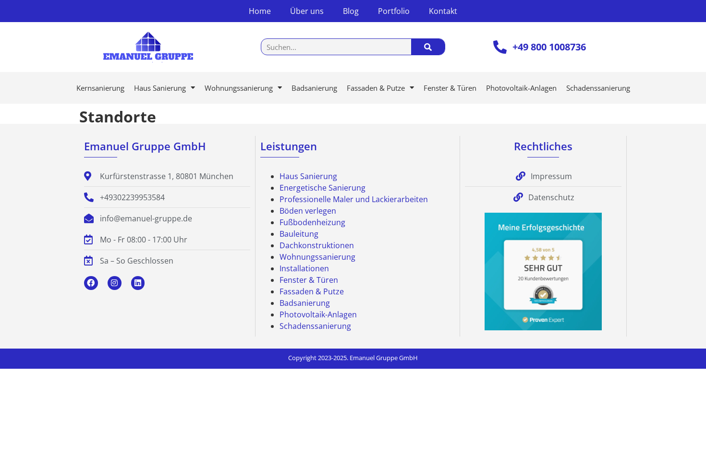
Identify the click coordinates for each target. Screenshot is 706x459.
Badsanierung (314, 88)
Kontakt (443, 11)
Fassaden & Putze (376, 88)
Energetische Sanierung (322, 187)
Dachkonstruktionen (317, 245)
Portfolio (394, 11)
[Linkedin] (138, 283)
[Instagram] (115, 283)
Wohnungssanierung (239, 88)
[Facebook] (91, 283)
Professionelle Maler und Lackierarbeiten (354, 199)
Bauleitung (299, 234)
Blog (351, 11)
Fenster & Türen (450, 88)
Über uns (307, 11)
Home (260, 11)
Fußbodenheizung (312, 222)
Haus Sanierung (160, 88)
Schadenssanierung (598, 88)
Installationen (304, 268)
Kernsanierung (100, 88)
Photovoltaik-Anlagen (521, 88)
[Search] (428, 47)
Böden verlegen (308, 210)
